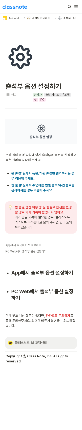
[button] (69, 7)
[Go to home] (15, 7)
